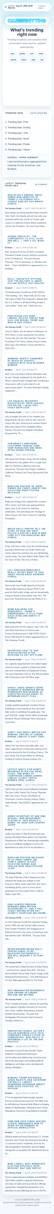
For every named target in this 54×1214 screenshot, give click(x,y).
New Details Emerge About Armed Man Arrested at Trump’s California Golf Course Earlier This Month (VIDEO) (25, 199)
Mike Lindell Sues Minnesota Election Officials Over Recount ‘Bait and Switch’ (26, 1166)
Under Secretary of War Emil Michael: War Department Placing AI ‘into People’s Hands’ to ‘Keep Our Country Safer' (27, 820)
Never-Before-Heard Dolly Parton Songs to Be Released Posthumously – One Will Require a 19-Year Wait (25, 953)
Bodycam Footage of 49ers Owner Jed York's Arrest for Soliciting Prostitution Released (27, 489)
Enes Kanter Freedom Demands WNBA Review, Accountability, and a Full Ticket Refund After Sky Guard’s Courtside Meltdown (27, 908)
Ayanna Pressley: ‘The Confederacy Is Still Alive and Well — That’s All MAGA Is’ (26, 239)
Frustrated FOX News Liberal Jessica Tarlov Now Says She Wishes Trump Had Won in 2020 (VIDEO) (26, 319)
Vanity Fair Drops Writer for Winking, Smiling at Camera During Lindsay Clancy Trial (27, 734)
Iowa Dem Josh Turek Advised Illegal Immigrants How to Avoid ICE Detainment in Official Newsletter (27, 1124)
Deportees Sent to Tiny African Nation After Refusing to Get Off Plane (25, 653)
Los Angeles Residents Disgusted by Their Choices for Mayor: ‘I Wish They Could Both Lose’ (26, 404)
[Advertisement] (27, 83)
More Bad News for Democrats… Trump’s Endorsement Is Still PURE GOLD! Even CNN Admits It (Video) (25, 613)
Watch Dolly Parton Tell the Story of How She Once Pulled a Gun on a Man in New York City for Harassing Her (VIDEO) (27, 533)
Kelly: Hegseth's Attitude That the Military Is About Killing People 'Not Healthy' (26, 281)
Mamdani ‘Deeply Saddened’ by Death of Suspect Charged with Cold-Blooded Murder (26, 362)
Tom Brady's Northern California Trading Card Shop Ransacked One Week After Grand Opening (25, 447)
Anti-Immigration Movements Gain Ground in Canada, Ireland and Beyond (26, 993)
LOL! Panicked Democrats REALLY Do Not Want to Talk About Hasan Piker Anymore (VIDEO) (26, 573)
